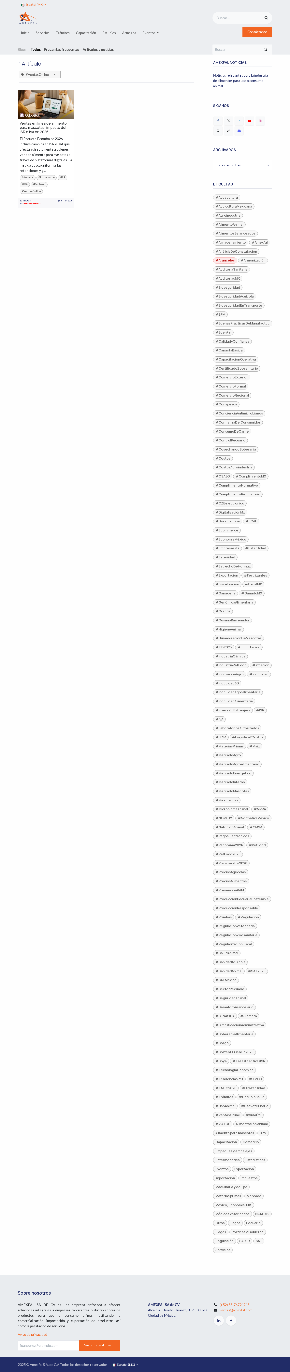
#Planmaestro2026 (231, 863)
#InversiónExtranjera (232, 710)
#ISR (62, 177)
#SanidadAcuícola (230, 962)
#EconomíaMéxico (230, 539)
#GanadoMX (251, 593)
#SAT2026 (257, 971)
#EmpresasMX (227, 548)
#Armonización (253, 260)
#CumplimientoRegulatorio (237, 494)
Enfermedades (227, 1160)
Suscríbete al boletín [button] (99, 1345)
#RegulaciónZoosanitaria (236, 935)
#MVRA (260, 809)
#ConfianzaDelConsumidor (237, 422)
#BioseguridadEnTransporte (238, 305)
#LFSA (220, 737)
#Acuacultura (226, 197)
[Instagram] (260, 121)
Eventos (222, 1169)
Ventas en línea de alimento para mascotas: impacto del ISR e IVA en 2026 (43, 127)
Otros (220, 1223)
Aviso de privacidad (32, 1334)
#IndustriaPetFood (231, 665)
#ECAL (251, 521)
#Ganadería (225, 593)
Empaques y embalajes (233, 1151)
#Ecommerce (46, 177)
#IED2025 (223, 647)
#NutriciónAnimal (229, 827)
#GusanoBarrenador (232, 620)
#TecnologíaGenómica (234, 1070)
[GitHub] (218, 130)
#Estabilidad (255, 548)
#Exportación (226, 575)
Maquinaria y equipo (231, 1187)
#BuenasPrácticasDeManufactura (243, 323)
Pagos (235, 1223)
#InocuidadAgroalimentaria (237, 692)
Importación (225, 1178)
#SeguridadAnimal (230, 998)
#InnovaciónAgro (229, 674)
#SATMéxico (226, 980)
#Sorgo (222, 1043)
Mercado (254, 1196)
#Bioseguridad (227, 287)
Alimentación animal (252, 1124)
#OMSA (256, 827)
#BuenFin (223, 332)
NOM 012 (262, 1214)
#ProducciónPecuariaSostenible (242, 899)
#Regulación (248, 917)
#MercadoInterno (230, 782)
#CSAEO (222, 476)
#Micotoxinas (226, 800)
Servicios (222, 1250)
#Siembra (248, 1016)
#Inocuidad (258, 674)
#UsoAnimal (225, 1106)
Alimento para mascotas (234, 1133)
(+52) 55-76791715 (234, 1304)
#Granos (222, 611)
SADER (244, 1241)
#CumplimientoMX (251, 476)
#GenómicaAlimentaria (234, 602)
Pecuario (253, 1223)
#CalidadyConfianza (232, 341)
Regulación (224, 1241)
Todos (36, 49)
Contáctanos (257, 32)
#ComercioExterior (231, 377)
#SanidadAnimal (228, 971)
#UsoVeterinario (254, 1106)
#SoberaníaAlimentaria (234, 1034)
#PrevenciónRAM (229, 890)
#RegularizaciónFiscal (233, 944)
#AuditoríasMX (227, 278)
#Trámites (224, 1097)
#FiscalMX (253, 584)
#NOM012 (223, 818)
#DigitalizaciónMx (230, 512)
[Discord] (239, 130)
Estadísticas (255, 1160)
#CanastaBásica (229, 350)
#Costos (222, 458)
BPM (263, 1133)
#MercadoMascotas (232, 791)
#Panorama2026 (229, 845)
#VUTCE (222, 1124)
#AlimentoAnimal (229, 224)
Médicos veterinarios (232, 1214)
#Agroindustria (227, 215)
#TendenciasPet (229, 1079)
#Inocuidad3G (227, 683)
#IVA (25, 184)
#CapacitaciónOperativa (235, 359)
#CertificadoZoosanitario (236, 368)
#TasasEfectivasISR (248, 1061)
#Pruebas (223, 917)
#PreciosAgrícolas (230, 872)
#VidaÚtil (253, 1115)
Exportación (244, 1169)
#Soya (221, 1061)
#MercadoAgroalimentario (237, 764)
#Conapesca (226, 404)
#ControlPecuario (230, 440)
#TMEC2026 (225, 1088)
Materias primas (228, 1196)
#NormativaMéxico (253, 818)
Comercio (251, 1142)
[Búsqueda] (266, 18)
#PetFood (39, 184)
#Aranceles (225, 260)
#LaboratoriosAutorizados (237, 728)
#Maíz (254, 746)
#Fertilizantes (255, 575)
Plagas (220, 1232)
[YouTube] (249, 121)
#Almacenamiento (230, 242)
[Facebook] (218, 121)
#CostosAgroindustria (233, 467)
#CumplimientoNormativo (236, 485)
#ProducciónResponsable (236, 908)
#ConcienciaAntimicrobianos (239, 413)
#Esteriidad (225, 557)
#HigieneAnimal (228, 629)
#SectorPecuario (229, 989)
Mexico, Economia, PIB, (233, 1205)
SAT (259, 1241)
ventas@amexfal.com (236, 1310)
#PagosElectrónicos (232, 836)
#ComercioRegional (232, 395)
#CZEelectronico (229, 503)
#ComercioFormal (230, 386)
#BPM (220, 314)
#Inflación (260, 665)
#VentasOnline (31, 191)
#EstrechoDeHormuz (233, 566)
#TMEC (255, 1079)
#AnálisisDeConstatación (236, 251)
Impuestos (249, 1178)
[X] (228, 121)
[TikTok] (228, 130)
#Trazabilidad (253, 1088)
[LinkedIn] (239, 121)
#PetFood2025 (227, 854)
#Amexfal (28, 177)
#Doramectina (227, 521)
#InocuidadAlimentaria (234, 701)
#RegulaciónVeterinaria (235, 926)
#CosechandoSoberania (235, 449)
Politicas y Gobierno (248, 1232)
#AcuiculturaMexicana (233, 206)
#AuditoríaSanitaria (231, 269)
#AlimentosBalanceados (235, 233)
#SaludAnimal (226, 953)
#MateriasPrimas (229, 746)
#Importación (249, 647)
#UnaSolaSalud (252, 1097)
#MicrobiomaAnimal (231, 809)
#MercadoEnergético (233, 773)
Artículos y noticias (31, 203)
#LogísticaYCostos (247, 737)
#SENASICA (225, 1016)
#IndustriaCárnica (230, 656)
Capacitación (226, 1142)
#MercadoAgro (228, 755)
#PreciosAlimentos (231, 881)
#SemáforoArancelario (234, 1007)
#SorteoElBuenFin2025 (234, 1052)
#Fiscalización (227, 584)
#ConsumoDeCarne (232, 431)
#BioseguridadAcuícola (234, 296)
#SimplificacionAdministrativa (239, 1025)
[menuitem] (25, 33)
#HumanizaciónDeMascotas (238, 638)
